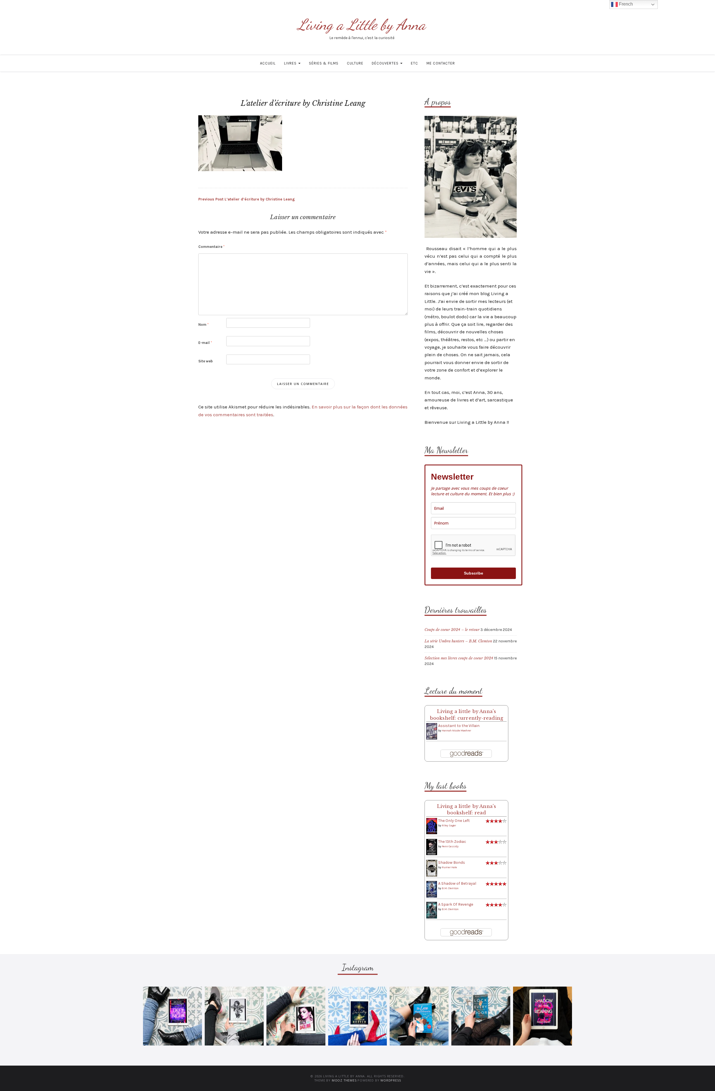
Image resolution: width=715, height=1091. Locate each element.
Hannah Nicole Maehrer (456, 730)
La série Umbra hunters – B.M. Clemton (458, 641)
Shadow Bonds (451, 862)
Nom (203, 324)
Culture (355, 63)
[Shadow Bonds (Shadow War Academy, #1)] (431, 868)
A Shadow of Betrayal (457, 883)
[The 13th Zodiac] (431, 846)
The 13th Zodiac (452, 841)
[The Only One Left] (431, 826)
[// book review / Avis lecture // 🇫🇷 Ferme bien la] (480, 1016)
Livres (291, 63)
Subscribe (473, 573)
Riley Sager (449, 825)
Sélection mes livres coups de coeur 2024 (459, 658)
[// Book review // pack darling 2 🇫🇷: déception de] (295, 1016)
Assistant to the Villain (459, 725)
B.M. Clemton (450, 888)
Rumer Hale (449, 867)
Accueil (268, 63)
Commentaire (211, 247)
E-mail (205, 343)
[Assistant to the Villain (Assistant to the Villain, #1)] (431, 731)
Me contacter (440, 63)
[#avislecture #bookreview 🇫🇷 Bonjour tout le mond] (542, 1016)
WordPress (390, 1080)
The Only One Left (454, 820)
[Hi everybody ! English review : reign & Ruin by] (234, 1016)
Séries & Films (324, 63)
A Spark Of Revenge (455, 904)
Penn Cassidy (450, 846)
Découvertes (386, 63)
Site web (205, 361)
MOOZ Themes (344, 1080)
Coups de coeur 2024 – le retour (452, 629)
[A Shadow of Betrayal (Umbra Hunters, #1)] (431, 889)
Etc (414, 63)
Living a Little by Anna (362, 24)
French (625, 4)
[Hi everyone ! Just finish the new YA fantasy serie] (172, 1016)
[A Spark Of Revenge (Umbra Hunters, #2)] (431, 910)
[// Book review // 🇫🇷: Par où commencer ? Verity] (357, 1016)
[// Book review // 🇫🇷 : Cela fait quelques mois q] (419, 1016)
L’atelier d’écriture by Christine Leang (246, 199)
